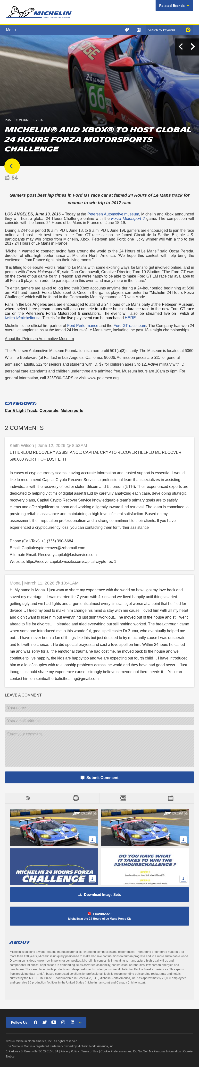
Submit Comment (102, 778)
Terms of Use (89, 1051)
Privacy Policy (69, 1051)
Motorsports (72, 410)
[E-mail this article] (123, 798)
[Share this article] (170, 798)
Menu (11, 30)
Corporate (49, 410)
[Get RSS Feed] (28, 798)
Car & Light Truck (21, 410)
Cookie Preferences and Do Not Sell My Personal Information (140, 1051)
